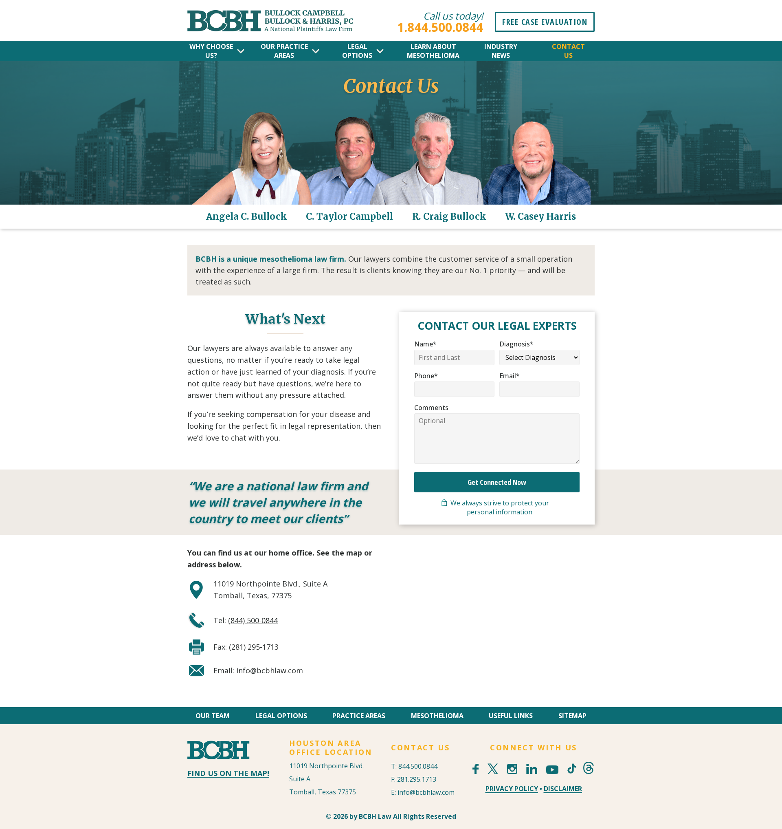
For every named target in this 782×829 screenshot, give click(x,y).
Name (425, 344)
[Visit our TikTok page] (570, 763)
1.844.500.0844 (440, 27)
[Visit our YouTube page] (552, 769)
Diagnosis (516, 344)
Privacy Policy (511, 788)
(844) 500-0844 (253, 620)
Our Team (213, 715)
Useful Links (511, 715)
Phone (426, 375)
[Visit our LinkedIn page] (531, 769)
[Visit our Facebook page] (475, 769)
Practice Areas (358, 715)
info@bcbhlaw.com (269, 670)
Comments (431, 407)
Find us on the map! (228, 773)
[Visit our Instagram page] (512, 769)
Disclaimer (563, 788)
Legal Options (281, 715)
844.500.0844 (417, 766)
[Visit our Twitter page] (493, 768)
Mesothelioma (437, 715)
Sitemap (572, 715)
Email (509, 375)
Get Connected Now (497, 482)
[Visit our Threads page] (588, 768)
